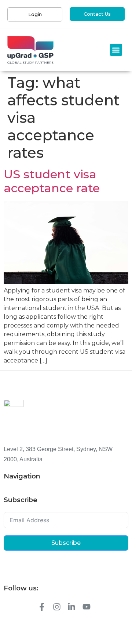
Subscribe (66, 542)
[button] (116, 50)
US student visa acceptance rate (52, 181)
